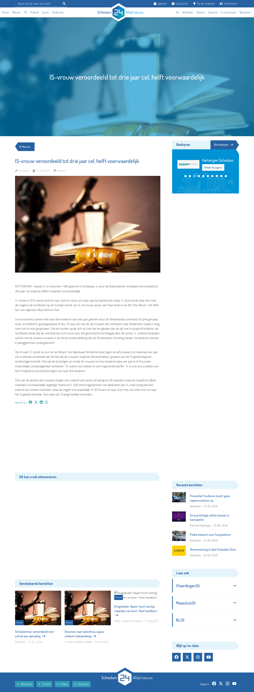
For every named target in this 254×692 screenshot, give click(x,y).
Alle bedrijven (221, 144)
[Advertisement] (87, 440)
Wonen (201, 12)
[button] (185, 176)
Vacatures (181, 4)
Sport (45, 12)
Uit (177, 12)
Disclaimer (83, 684)
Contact (46, 684)
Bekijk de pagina (213, 167)
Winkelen (187, 12)
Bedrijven (245, 12)
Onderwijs (58, 12)
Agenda (162, 4)
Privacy (64, 684)
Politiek (34, 12)
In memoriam (228, 12)
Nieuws (16, 12)
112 (25, 12)
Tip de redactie (205, 4)
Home (5, 12)
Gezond (212, 12)
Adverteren (230, 4)
